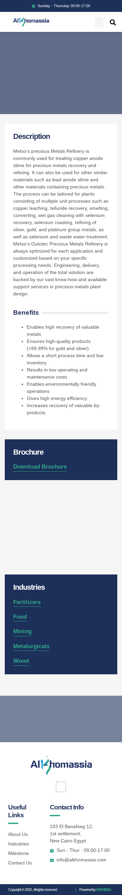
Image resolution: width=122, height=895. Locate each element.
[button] (99, 22)
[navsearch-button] (113, 22)
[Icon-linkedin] (61, 787)
